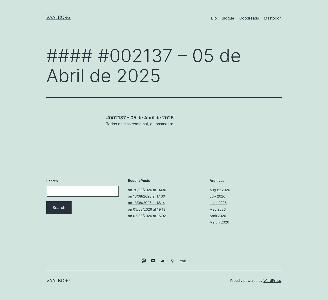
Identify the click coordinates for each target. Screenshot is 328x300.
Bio (214, 18)
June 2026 (218, 203)
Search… (53, 181)
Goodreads (249, 18)
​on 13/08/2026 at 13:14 (146, 203)
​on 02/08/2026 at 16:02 (147, 216)
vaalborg (58, 17)
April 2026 (218, 216)
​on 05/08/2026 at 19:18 (146, 209)
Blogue (228, 18)
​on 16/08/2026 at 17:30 (146, 196)
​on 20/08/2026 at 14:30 (147, 190)
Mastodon (273, 18)
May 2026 (218, 209)
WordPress (272, 281)
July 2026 (217, 196)
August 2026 (220, 190)
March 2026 (219, 222)
